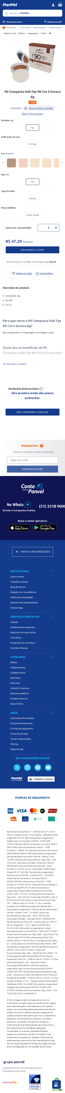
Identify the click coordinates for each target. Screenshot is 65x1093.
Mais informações (32, 113)
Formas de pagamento (21, 728)
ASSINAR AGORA (32, 469)
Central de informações (22, 718)
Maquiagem (33, 33)
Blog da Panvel (17, 586)
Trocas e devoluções (20, 738)
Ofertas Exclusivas (39, 27)
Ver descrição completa (14, 363)
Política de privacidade (21, 597)
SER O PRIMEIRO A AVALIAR (32, 412)
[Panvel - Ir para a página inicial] (26, 5)
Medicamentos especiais (22, 627)
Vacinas (14, 622)
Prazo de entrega (19, 733)
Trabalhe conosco (19, 581)
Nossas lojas (16, 607)
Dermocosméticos (19, 693)
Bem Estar (15, 677)
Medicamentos (17, 667)
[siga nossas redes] (17, 767)
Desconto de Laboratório (23, 632)
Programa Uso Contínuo (22, 642)
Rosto (43, 33)
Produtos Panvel (18, 698)
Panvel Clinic (16, 703)
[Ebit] (34, 1082)
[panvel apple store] (19, 527)
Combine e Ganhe (55, 27)
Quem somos (17, 576)
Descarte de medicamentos (24, 602)
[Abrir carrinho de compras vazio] (60, 4)
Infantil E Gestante (19, 688)
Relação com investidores (23, 592)
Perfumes (15, 683)
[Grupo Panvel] (14, 1061)
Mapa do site (16, 749)
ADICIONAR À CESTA (32, 249)
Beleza (22, 33)
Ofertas (14, 744)
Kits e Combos (25, 27)
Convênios (15, 637)
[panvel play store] (44, 527)
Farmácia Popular (19, 647)
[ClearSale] (10, 1082)
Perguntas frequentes (21, 723)
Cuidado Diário (17, 672)
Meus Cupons (11, 27)
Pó (50, 33)
